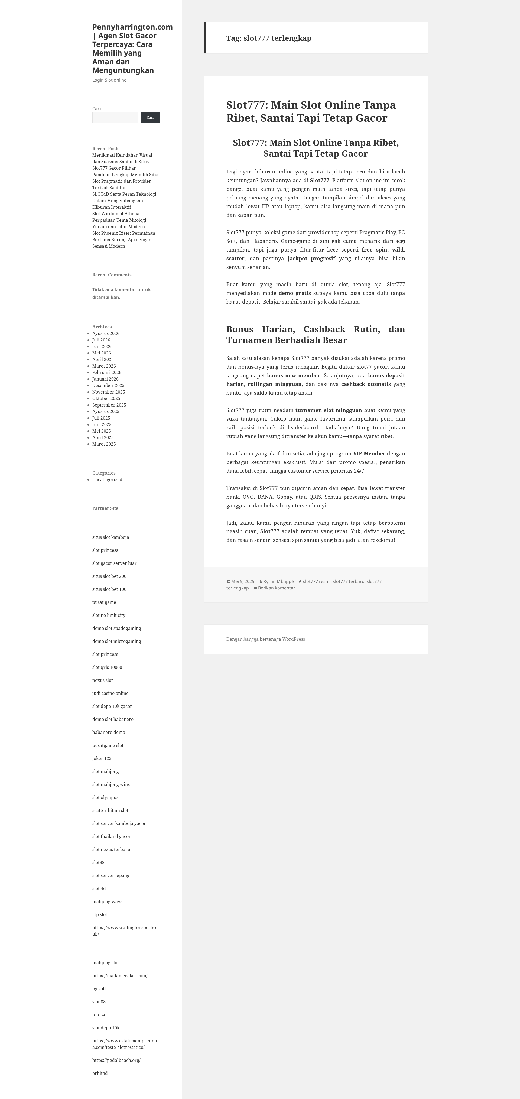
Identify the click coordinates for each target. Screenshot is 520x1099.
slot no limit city (108, 615)
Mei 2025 (101, 431)
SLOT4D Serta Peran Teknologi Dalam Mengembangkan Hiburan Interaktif (124, 200)
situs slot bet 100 (109, 589)
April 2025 (103, 437)
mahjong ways (107, 901)
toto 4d (99, 1015)
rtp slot (99, 914)
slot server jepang (110, 875)
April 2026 (103, 359)
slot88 (98, 862)
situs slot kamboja (110, 537)
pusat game (104, 602)
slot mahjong (105, 771)
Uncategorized (107, 479)
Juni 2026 (102, 346)
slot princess (105, 550)
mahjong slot (105, 963)
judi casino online (110, 693)
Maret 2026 (104, 366)
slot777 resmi (317, 581)
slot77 (364, 366)
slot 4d (99, 888)
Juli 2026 (101, 340)
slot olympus (105, 797)
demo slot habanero (113, 719)
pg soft (99, 989)
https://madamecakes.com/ (120, 976)
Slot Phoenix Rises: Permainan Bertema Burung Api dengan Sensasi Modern (123, 239)
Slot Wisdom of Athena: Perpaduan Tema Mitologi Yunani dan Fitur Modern (119, 220)
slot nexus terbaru (111, 849)
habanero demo (108, 732)
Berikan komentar (276, 588)
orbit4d (100, 1073)
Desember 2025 (108, 385)
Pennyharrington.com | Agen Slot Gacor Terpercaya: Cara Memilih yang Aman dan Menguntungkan (132, 48)
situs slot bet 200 (109, 576)
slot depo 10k (105, 1028)
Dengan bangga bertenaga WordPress (265, 639)
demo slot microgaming (116, 641)
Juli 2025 (101, 418)
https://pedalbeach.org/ (116, 1060)
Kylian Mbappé (279, 581)
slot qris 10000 (107, 667)
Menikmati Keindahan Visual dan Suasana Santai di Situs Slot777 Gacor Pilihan (122, 161)
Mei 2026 (101, 353)
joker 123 (102, 758)
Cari (96, 109)
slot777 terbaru (349, 581)
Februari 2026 (106, 372)
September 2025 (109, 405)
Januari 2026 (105, 379)
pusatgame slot (107, 745)
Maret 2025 (104, 444)
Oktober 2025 (106, 398)
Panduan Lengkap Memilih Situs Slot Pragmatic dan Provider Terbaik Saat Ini (125, 181)
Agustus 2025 (105, 411)
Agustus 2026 (105, 333)
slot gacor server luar (114, 563)
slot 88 (99, 1002)
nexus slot (102, 680)
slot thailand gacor (111, 836)
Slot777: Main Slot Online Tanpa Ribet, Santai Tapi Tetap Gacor (311, 111)
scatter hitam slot (110, 810)
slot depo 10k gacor (112, 706)
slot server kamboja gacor (119, 823)
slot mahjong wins (111, 784)
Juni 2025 (102, 424)
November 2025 (108, 392)
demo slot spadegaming (116, 628)
